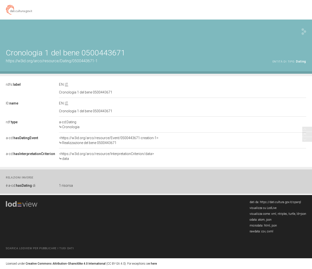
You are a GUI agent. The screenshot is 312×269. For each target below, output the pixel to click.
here (154, 263)
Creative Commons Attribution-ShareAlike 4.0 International (66, 263)
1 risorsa (66, 185)
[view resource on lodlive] (304, 31)
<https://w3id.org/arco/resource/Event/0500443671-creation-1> (108, 140)
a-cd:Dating (69, 124)
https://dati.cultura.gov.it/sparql (280, 202)
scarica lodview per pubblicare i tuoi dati (40, 248)
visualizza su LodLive (263, 208)
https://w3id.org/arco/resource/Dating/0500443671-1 (52, 61)
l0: (12, 103)
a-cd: (22, 138)
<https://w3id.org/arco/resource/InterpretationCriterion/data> (106, 156)
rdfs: (13, 84)
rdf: (12, 122)
